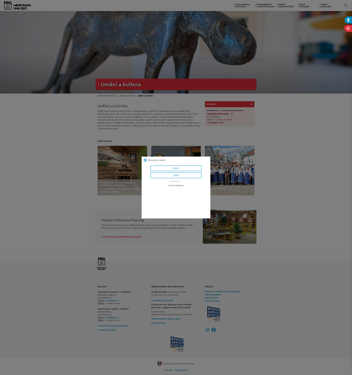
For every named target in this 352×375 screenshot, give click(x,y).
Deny (176, 168)
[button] (348, 20)
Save (176, 175)
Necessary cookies (156, 160)
